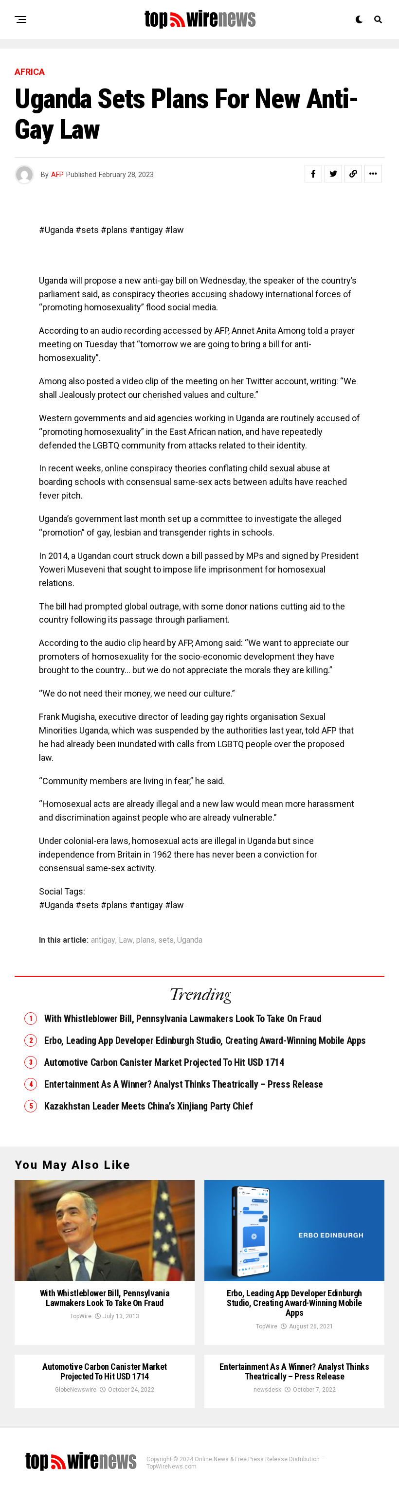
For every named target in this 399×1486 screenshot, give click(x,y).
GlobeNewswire (75, 1389)
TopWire (80, 1316)
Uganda (189, 940)
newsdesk (267, 1389)
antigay (103, 940)
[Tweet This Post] (333, 173)
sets (166, 940)
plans (145, 940)
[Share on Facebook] (313, 173)
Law (126, 940)
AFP (57, 175)
